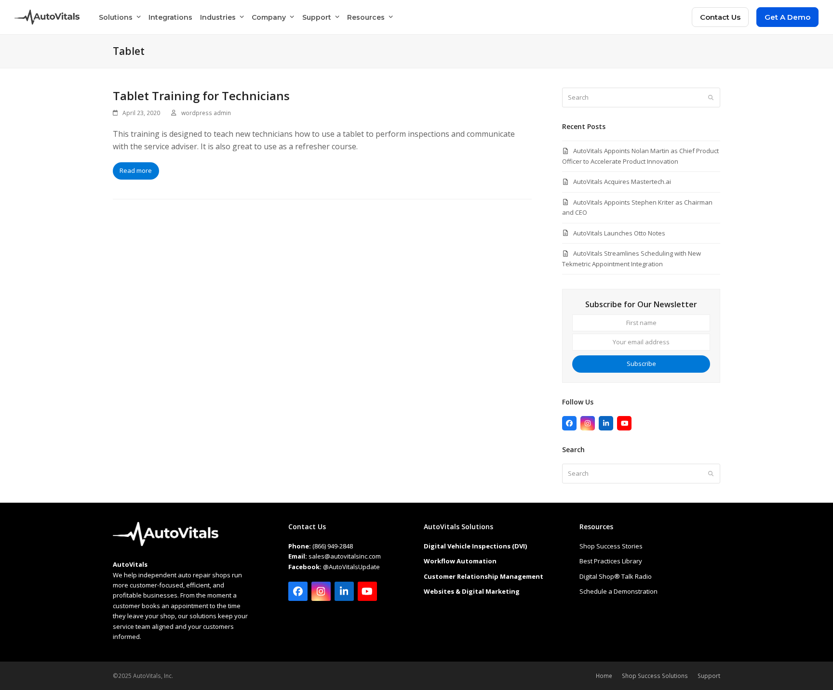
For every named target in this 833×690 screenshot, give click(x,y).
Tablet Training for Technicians (201, 96)
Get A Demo (787, 17)
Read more (136, 170)
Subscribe (641, 363)
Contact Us (720, 17)
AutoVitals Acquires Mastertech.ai (622, 181)
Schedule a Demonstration (618, 591)
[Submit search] (710, 98)
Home (604, 676)
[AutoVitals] (165, 543)
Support (709, 676)
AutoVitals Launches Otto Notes (619, 233)
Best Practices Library (610, 561)
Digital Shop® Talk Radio (615, 576)
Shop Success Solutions (655, 676)
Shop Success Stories (611, 546)
